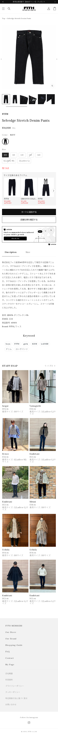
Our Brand (10, 638)
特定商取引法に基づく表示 (16, 698)
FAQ (7, 651)
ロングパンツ (22, 349)
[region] (29, 100)
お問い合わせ (10, 704)
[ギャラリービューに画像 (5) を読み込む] (33, 99)
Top (3, 18)
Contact (9, 658)
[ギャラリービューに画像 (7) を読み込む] (51, 99)
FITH (16, 344)
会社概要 (9, 673)
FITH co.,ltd (32, 731)
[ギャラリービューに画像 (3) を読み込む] (15, 99)
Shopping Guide (14, 645)
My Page (9, 664)
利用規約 (9, 680)
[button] (3, 9)
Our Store (10, 632)
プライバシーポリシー (14, 686)
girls (25, 344)
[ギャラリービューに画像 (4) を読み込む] (24, 99)
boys (8, 344)
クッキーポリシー (12, 692)
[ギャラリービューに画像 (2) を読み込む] (6, 99)
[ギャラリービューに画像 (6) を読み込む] (42, 99)
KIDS (34, 344)
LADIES (44, 344)
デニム (9, 349)
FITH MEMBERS (13, 626)
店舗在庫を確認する (29, 219)
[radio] (5, 141)
